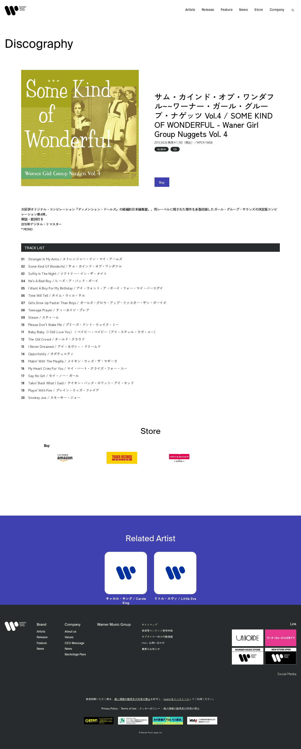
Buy (162, 182)
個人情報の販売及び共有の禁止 (132, 699)
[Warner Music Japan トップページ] (15, 10)
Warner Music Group (114, 624)
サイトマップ (149, 624)
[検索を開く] (292, 10)
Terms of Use (128, 709)
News (243, 10)
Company (277, 10)
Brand (41, 624)
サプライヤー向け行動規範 (157, 636)
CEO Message (74, 643)
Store (258, 10)
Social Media (286, 673)
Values (69, 637)
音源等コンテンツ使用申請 (157, 630)
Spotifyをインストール (176, 699)
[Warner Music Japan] (15, 626)
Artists (190, 10)
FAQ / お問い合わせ (153, 643)
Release (208, 10)
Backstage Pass (75, 654)
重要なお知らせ (151, 649)
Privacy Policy (109, 709)
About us (70, 631)
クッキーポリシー (149, 709)
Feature (227, 10)
